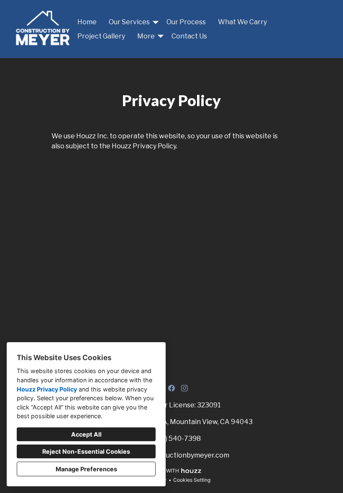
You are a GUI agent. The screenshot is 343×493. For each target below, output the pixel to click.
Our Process (186, 22)
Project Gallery (101, 36)
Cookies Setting (191, 480)
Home (87, 22)
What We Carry (242, 22)
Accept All (86, 434)
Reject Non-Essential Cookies (86, 451)
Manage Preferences (86, 469)
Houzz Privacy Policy (47, 389)
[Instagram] (184, 388)
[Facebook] (171, 388)
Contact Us (189, 36)
